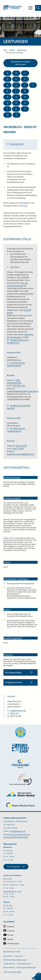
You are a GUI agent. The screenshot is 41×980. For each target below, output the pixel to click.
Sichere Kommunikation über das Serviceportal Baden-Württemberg (16, 836)
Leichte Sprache (9, 964)
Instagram (10, 926)
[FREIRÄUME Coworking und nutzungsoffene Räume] (20, 763)
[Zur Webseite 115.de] (20, 779)
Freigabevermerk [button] (13, 682)
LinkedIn (10, 939)
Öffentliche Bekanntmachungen (14, 960)
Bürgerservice (21, 50)
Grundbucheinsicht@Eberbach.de (20, 454)
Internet (26, 310)
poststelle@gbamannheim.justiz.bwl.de (22, 391)
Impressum (19, 956)
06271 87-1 (14, 713)
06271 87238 (21, 446)
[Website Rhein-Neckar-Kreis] (20, 805)
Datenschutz (7, 956)
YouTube (10, 935)
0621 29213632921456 (14, 381)
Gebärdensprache (24, 964)
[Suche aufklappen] (38, 8)
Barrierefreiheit (8, 967)
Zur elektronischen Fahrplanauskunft (16, 364)
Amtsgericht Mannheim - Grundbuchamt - (18, 341)
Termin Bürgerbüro (13, 867)
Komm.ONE (17, 972)
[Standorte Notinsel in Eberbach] (20, 732)
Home (5, 50)
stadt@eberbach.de (18, 711)
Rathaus (12, 50)
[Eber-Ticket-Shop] (20, 748)
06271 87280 (18, 449)
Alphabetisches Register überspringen (20, 63)
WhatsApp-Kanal (13, 943)
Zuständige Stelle (17, 144)
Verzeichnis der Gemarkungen (20, 336)
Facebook (10, 931)
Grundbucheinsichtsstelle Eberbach (19, 407)
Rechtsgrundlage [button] (13, 672)
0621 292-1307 (19, 386)
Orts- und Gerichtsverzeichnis (17, 284)
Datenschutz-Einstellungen (26, 967)
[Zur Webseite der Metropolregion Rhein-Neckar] (21, 794)
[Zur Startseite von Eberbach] (12, 8)
